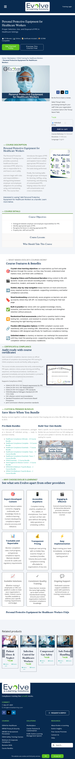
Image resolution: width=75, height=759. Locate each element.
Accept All (57, 756)
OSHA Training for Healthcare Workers (30, 58)
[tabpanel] (37, 227)
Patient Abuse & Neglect (10, 654)
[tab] (37, 216)
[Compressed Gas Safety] (47, 641)
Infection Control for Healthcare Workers (28, 656)
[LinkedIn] (66, 92)
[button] (3, 653)
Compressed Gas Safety (46, 652)
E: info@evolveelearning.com (12, 707)
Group (54, 125)
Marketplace (11, 58)
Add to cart (62, 129)
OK (46, 756)
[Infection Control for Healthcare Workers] (28, 641)
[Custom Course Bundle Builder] (55, 441)
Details (15, 664)
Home (4, 58)
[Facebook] (58, 92)
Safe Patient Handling (64, 652)
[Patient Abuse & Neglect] (10, 641)
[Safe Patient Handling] (65, 641)
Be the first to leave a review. (61, 98)
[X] (62, 92)
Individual (57, 123)
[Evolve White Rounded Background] (16, 683)
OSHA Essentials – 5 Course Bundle (17, 460)
